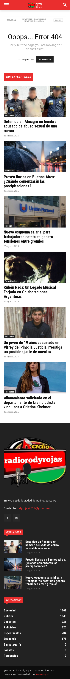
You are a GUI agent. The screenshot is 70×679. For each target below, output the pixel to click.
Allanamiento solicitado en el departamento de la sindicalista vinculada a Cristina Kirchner (29, 402)
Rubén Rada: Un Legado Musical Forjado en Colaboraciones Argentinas (30, 292)
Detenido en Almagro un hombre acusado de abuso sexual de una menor (30, 126)
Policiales (9, 115)
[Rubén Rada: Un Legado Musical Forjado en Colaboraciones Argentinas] (35, 267)
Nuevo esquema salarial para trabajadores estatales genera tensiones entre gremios (28, 236)
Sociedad (9, 170)
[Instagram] (16, 517)
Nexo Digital (42, 674)
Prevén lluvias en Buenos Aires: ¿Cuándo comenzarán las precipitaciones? (29, 181)
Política (8, 226)
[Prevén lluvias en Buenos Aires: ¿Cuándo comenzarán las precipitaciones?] (35, 156)
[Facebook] (7, 517)
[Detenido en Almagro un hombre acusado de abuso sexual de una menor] (35, 101)
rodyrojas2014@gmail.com (34, 508)
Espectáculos (11, 281)
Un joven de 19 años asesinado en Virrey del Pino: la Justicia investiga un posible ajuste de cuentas (33, 347)
